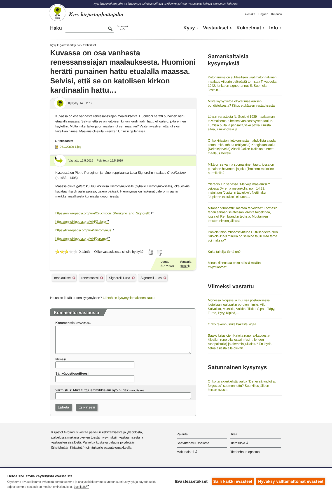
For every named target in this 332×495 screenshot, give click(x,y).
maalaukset (62, 278)
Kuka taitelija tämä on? (224, 251)
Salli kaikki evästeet (232, 481)
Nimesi (60, 359)
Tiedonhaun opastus (245, 452)
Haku (56, 28)
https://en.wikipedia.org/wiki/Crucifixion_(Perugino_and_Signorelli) (102, 213)
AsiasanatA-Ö (122, 28)
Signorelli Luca (119, 278)
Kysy (189, 27)
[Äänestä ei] (159, 253)
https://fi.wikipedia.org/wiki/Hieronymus (83, 230)
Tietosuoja (237, 443)
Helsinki (185, 265)
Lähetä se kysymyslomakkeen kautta (129, 298)
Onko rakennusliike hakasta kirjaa (232, 324)
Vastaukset (215, 27)
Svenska (249, 14)
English (263, 14)
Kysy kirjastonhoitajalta (65, 45)
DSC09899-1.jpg (70, 146)
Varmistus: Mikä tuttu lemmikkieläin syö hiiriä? (92, 390)
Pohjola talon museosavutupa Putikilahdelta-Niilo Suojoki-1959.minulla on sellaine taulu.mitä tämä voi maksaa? (243, 236)
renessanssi (89, 278)
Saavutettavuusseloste (193, 443)
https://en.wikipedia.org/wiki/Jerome (81, 238)
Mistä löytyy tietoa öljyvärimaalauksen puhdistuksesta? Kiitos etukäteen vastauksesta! (242, 103)
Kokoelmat (248, 27)
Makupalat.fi (185, 452)
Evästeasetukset (191, 481)
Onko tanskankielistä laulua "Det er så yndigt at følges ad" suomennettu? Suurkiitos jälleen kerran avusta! (242, 385)
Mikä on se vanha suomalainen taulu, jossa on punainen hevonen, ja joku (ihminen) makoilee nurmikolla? (241, 168)
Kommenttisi (65, 323)
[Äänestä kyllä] (151, 252)
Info (273, 27)
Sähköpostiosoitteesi (72, 373)
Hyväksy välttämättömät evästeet (290, 481)
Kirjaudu (276, 14)
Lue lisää (80, 486)
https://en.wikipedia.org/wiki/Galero (80, 221)
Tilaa (233, 434)
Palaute (182, 434)
